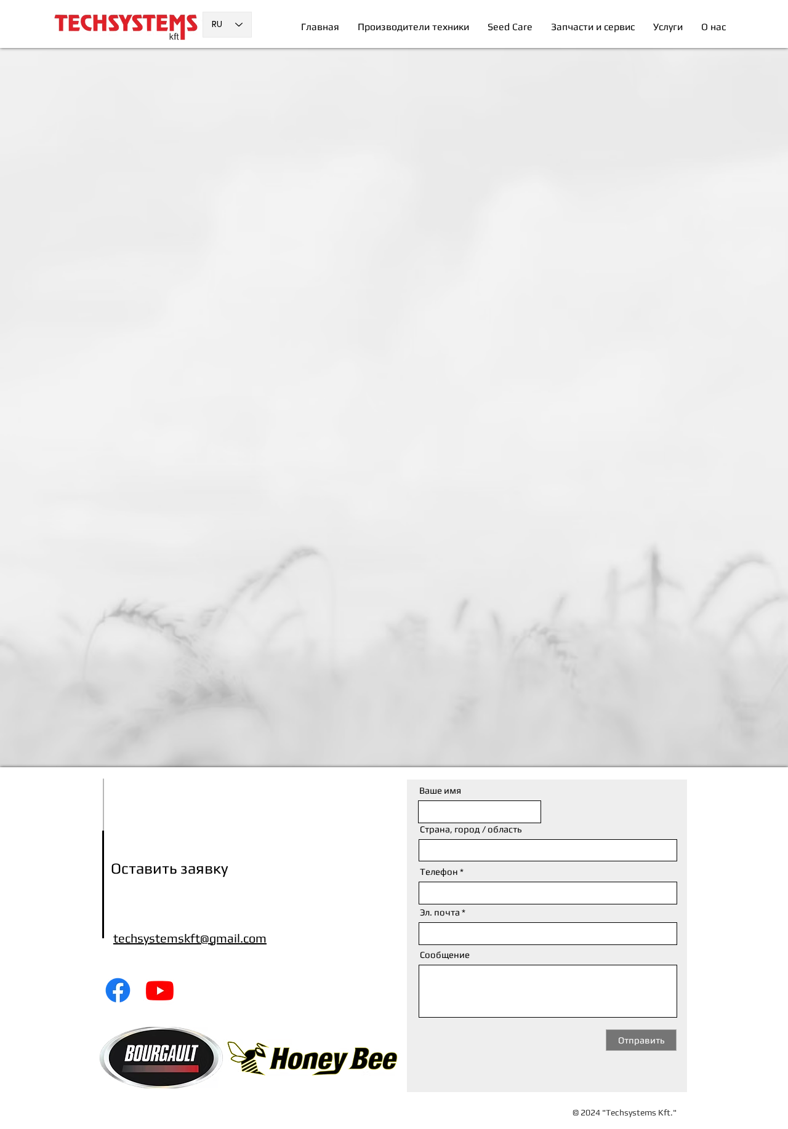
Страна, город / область (470, 829)
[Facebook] (118, 990)
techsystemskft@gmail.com (190, 938)
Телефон (439, 871)
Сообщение (445, 954)
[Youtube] (159, 990)
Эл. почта (440, 912)
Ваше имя (440, 790)
